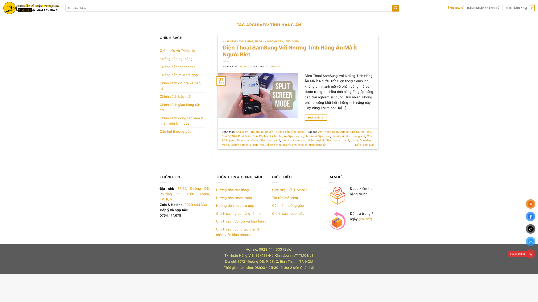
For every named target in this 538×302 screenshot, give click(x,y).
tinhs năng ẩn (317, 144)
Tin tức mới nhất (285, 198)
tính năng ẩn (299, 144)
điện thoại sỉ (316, 140)
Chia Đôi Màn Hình (264, 136)
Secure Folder (239, 144)
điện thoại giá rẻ (270, 140)
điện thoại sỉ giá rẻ (337, 140)
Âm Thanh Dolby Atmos (333, 131)
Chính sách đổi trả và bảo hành (180, 86)
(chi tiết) (365, 219)
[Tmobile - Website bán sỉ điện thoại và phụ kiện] (31, 8)
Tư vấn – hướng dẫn (269, 41)
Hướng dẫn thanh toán (177, 67)
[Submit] (395, 8)
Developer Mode (247, 140)
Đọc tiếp (316, 117)
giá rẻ (354, 140)
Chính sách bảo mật (175, 96)
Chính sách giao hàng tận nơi (180, 107)
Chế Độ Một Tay (360, 131)
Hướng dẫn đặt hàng (176, 59)
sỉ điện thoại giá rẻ (278, 144)
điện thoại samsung (294, 140)
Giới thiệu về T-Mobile (177, 50)
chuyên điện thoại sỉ (290, 136)
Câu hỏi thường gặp (175, 131)
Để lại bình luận (364, 144)
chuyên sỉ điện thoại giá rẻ (348, 136)
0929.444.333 (196, 205)
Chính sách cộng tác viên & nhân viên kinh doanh (181, 121)
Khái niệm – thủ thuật (238, 41)
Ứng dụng (292, 41)
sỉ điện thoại (257, 144)
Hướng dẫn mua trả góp (179, 75)
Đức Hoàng (273, 66)
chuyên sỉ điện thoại (317, 136)
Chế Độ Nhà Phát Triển (236, 136)
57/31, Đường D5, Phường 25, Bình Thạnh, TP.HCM (185, 193)
